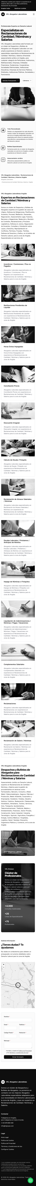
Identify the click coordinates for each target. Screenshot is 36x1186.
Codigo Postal (9, 1032)
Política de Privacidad (25, 1050)
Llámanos (26, 80)
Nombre (7, 1016)
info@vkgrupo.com (7, 1126)
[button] (18, 985)
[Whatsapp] (30, 1180)
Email (6, 1024)
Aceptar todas (5, 8)
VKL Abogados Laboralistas (16, 14)
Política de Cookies (7, 1140)
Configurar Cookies (7, 1149)
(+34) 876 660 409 (7, 1123)
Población (22, 1032)
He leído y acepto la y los (19, 1051)
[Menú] (34, 14)
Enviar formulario (18, 1057)
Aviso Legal (4, 1137)
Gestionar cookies (20, 8)
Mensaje (7, 1040)
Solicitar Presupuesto (9, 80)
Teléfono (22, 1024)
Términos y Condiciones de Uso (18, 1052)
